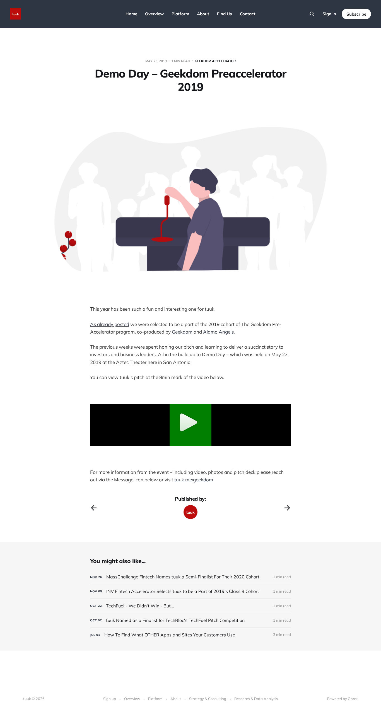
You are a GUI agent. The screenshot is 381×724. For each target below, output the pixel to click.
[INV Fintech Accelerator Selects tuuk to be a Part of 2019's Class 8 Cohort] (190, 591)
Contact (247, 13)
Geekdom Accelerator (215, 61)
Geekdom (182, 332)
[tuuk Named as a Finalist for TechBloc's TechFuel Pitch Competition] (190, 620)
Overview (154, 13)
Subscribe (356, 14)
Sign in (329, 13)
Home (131, 13)
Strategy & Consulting (207, 698)
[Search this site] (312, 14)
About (203, 13)
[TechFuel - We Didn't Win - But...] (190, 606)
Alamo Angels (218, 332)
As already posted (109, 324)
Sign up (109, 698)
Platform (180, 13)
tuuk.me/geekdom (193, 479)
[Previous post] (93, 508)
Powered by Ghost (342, 698)
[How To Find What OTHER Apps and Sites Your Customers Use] (190, 635)
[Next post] (287, 508)
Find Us (224, 13)
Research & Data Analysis (256, 698)
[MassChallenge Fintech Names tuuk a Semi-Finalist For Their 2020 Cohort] (190, 577)
